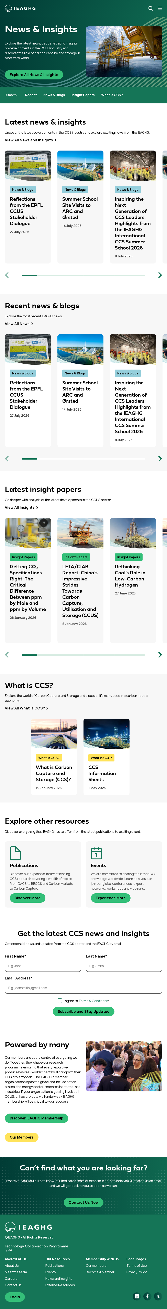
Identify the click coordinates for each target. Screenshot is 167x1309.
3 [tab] (60, 275)
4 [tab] (76, 275)
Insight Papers (83, 95)
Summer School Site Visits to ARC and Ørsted (80, 208)
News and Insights (58, 1278)
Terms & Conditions (93, 1001)
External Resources (60, 1285)
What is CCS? (112, 95)
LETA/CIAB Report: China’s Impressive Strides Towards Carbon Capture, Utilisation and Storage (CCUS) (80, 591)
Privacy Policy (136, 1272)
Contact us (13, 1285)
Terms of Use (136, 1265)
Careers (11, 1278)
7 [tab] (122, 275)
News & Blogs (54, 95)
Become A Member (100, 1272)
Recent (31, 95)
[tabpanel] (31, 207)
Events (50, 1272)
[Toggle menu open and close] (158, 8)
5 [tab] (91, 275)
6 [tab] (106, 275)
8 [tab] (137, 275)
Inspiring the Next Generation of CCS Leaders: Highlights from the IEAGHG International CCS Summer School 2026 (133, 224)
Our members (96, 1265)
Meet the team (16, 1272)
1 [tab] (29, 275)
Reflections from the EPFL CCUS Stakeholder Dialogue (26, 211)
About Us (12, 1265)
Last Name (96, 956)
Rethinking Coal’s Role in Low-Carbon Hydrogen (130, 576)
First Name (15, 956)
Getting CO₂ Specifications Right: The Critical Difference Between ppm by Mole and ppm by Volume (28, 588)
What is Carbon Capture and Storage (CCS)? (54, 773)
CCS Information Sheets (102, 773)
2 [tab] (45, 275)
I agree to (87, 1001)
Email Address (18, 978)
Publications (54, 1265)
